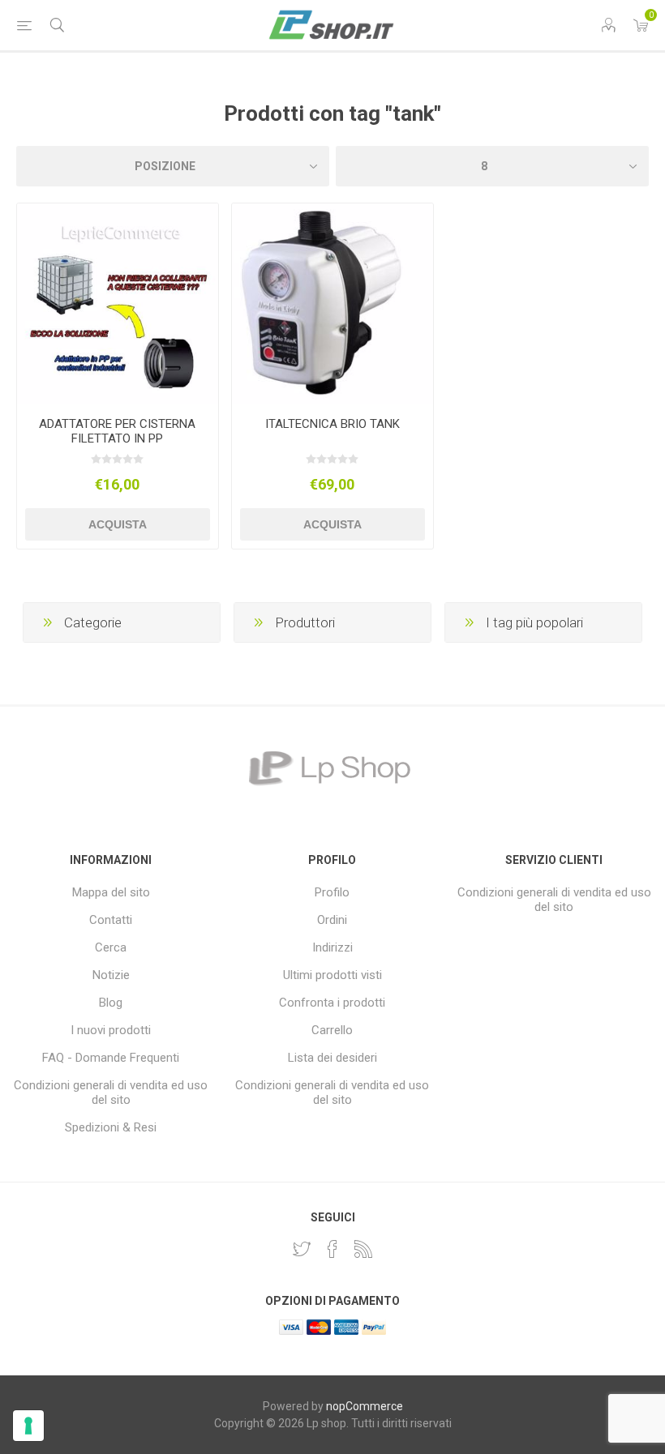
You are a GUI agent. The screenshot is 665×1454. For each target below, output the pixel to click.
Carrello (332, 1030)
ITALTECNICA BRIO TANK (332, 424)
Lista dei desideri (332, 1057)
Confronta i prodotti (332, 1002)
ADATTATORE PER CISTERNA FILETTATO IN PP (117, 431)
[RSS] (363, 1249)
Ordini (332, 920)
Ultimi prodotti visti (332, 975)
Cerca (111, 947)
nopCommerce (364, 1406)
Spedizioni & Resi (111, 1127)
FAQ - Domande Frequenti (110, 1057)
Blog (110, 1002)
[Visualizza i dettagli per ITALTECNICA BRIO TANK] (332, 303)
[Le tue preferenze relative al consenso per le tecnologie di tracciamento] (28, 1425)
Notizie (111, 975)
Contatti (110, 920)
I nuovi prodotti (111, 1030)
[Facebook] (332, 1249)
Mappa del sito (111, 892)
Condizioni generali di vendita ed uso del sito (111, 1092)
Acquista (117, 524)
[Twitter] (302, 1249)
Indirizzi (332, 947)
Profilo (332, 892)
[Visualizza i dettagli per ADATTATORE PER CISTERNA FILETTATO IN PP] (117, 303)
